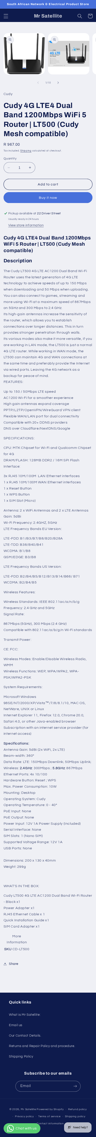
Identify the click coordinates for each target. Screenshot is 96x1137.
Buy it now (48, 197)
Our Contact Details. (25, 1035)
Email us (15, 1025)
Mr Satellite (28, 1109)
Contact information (50, 1123)
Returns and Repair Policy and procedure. (42, 1046)
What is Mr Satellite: (24, 1014)
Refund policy (77, 1109)
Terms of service (49, 1116)
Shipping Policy (21, 1056)
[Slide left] (38, 83)
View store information (26, 225)
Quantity (10, 158)
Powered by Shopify (50, 1109)
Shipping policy (75, 1116)
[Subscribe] (75, 1086)
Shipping (25, 150)
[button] (6, 16)
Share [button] (13, 964)
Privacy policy (24, 1116)
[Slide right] (58, 83)
